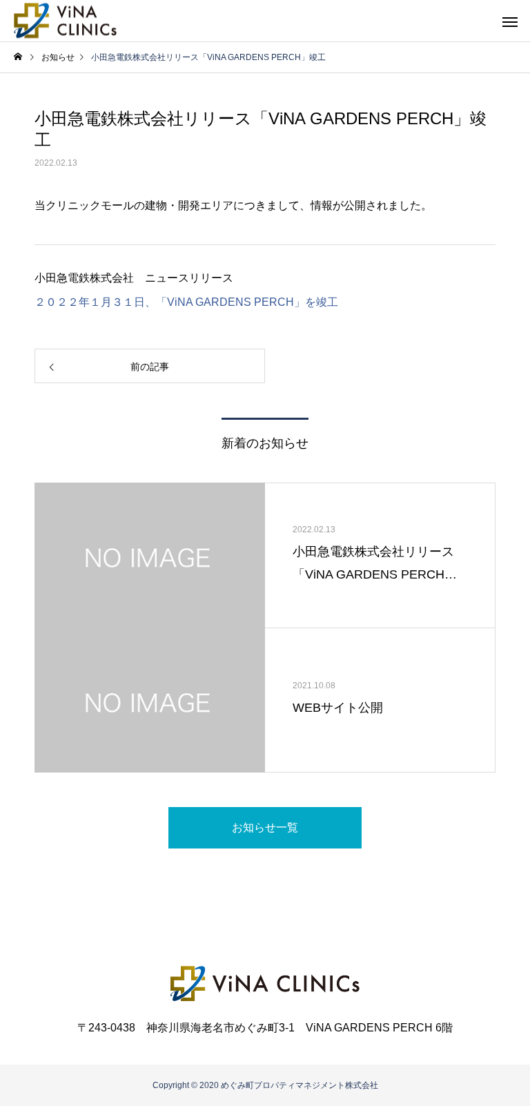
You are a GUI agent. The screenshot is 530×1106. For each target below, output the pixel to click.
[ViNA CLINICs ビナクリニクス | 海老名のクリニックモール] (65, 21)
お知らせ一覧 (265, 827)
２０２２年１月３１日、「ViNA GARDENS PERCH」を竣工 (186, 302)
